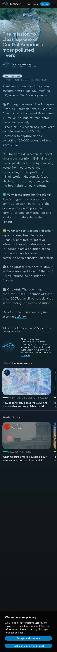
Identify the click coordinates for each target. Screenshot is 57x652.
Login (36, 4)
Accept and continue (28, 638)
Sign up (45, 4)
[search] (29, 4)
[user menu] (53, 4)
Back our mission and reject (28, 645)
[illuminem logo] (11, 4)
